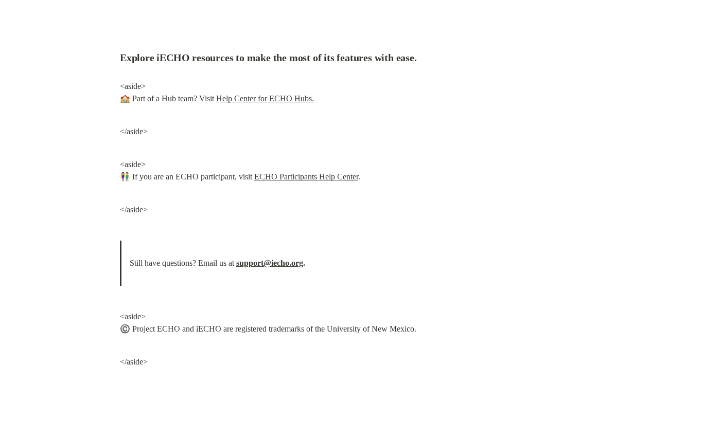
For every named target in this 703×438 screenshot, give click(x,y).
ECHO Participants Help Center (306, 176)
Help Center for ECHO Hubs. (265, 98)
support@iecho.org (269, 263)
